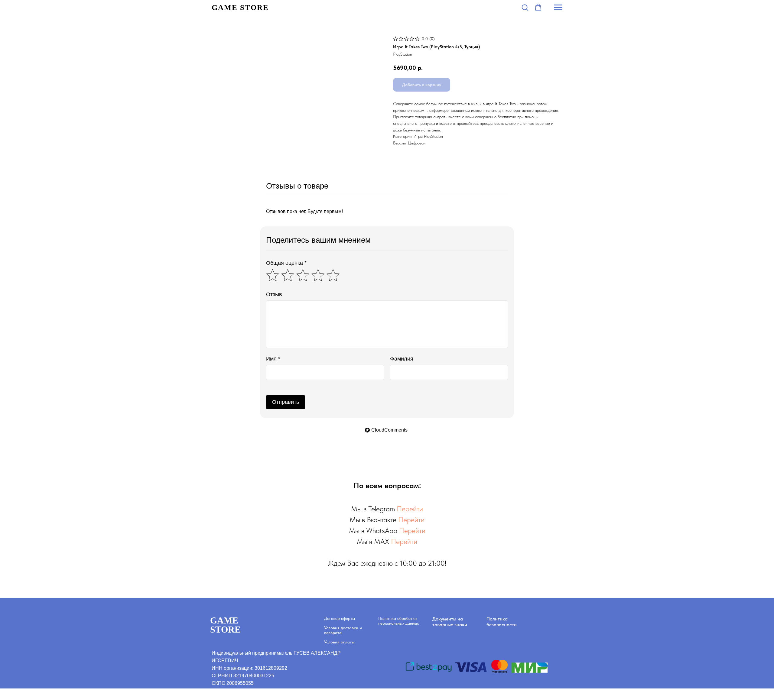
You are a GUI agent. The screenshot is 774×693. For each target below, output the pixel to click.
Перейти (410, 508)
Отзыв (274, 294)
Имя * (273, 359)
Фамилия (401, 359)
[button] (524, 7)
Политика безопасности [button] (501, 621)
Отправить (285, 402)
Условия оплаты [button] (339, 642)
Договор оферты (339, 618)
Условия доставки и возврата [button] (343, 630)
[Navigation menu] (558, 8)
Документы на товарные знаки (449, 621)
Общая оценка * (286, 263)
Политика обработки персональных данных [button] (398, 621)
